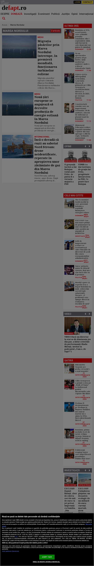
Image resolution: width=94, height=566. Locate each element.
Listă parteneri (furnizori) (10, 551)
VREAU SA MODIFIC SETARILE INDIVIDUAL (46, 562)
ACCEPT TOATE (47, 557)
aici (16, 536)
